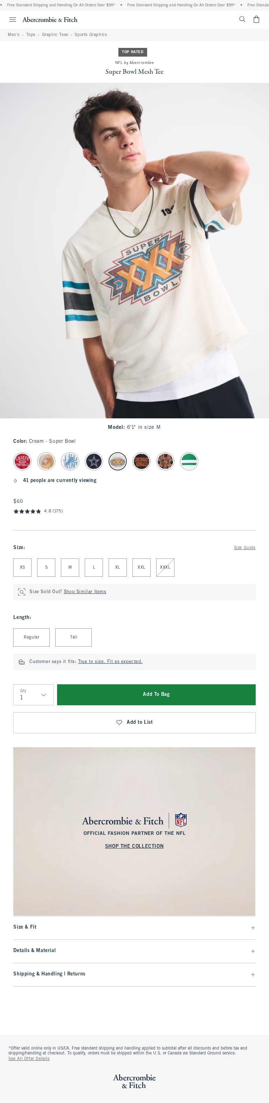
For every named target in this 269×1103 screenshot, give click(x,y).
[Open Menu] (9, 19)
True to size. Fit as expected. (110, 662)
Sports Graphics (91, 35)
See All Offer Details (29, 1059)
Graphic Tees (55, 35)
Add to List (140, 722)
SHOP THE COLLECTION (134, 846)
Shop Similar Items (85, 592)
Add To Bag (156, 694)
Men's (14, 35)
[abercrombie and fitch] (49, 19)
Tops (30, 35)
